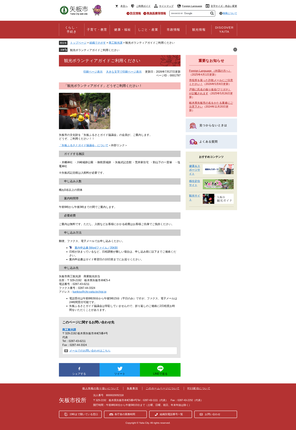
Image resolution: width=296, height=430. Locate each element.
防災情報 (135, 13)
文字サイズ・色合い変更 (224, 6)
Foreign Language (192, 6)
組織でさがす (97, 42)
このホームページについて (163, 388)
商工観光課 (115, 42)
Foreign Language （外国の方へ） (210, 70)
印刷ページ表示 (93, 71)
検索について (230, 13)
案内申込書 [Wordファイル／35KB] (96, 247)
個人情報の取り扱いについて (100, 388)
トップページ (78, 42)
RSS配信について (199, 388)
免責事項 (132, 388)
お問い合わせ (212, 414)
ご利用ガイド (143, 6)
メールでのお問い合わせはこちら (89, 350)
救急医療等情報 (156, 13)
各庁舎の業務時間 (125, 414)
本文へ (124, 6)
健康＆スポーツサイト (194, 170)
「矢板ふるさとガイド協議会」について (83, 145)
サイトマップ (166, 6)
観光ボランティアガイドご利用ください (94, 50)
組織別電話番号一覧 (171, 414)
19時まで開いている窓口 (84, 414)
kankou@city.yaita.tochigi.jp (89, 291)
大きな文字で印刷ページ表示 (124, 71)
